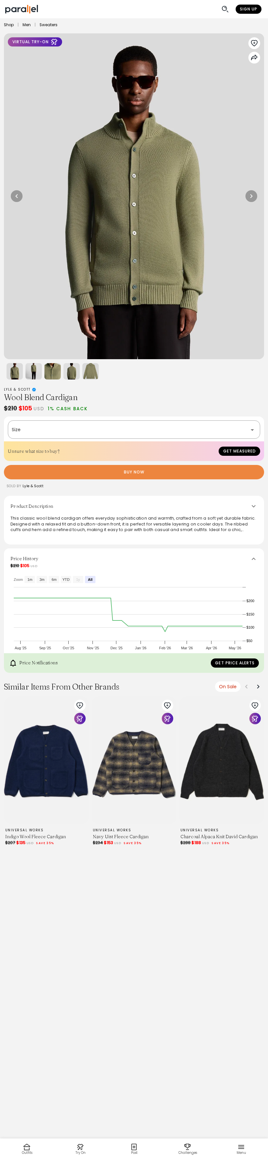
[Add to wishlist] (254, 43)
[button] (134, 429)
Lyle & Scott (18, 389)
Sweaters (49, 25)
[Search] (225, 9)
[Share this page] (254, 58)
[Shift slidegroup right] (258, 686)
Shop (9, 25)
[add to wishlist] (80, 705)
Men (27, 25)
